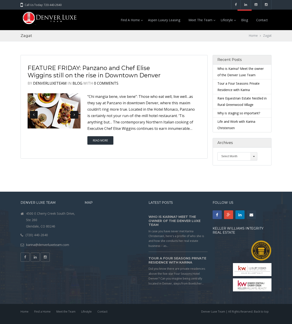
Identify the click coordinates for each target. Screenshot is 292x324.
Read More (100, 140)
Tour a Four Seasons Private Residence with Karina (177, 260)
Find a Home (130, 20)
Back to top (261, 312)
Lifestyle (227, 20)
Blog (244, 20)
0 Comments (106, 83)
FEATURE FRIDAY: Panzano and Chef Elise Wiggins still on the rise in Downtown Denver (94, 71)
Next (74, 115)
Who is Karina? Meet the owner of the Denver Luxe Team (175, 221)
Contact (262, 20)
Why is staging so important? (238, 113)
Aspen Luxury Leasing (164, 20)
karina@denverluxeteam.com (47, 245)
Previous (34, 115)
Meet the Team (200, 20)
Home (253, 35)
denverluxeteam (50, 83)
